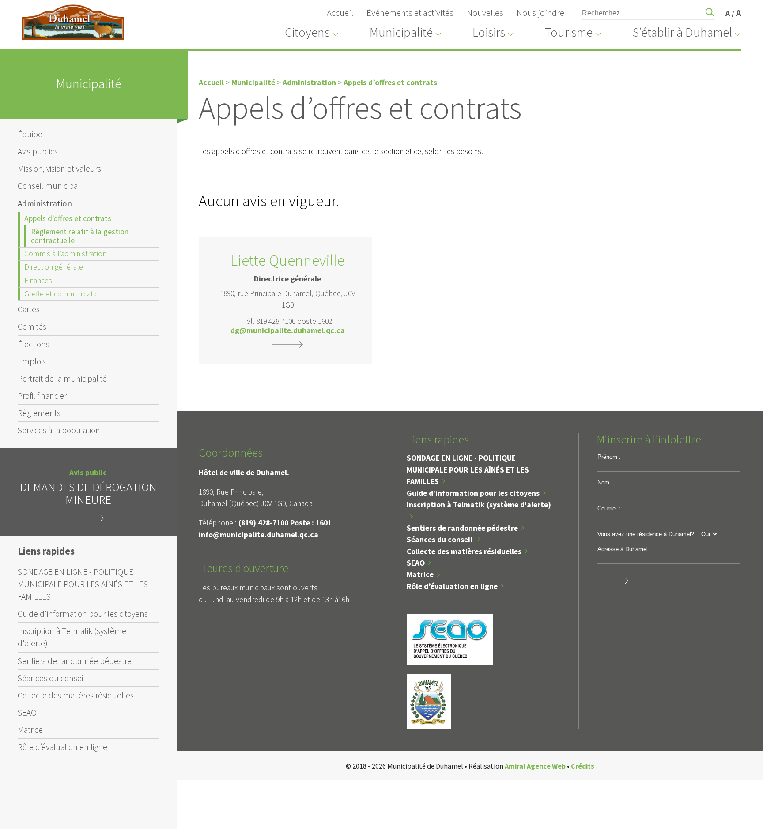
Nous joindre (540, 13)
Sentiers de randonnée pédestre (75, 661)
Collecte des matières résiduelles (76, 695)
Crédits (582, 765)
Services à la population (59, 430)
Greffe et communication (63, 294)
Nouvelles (485, 13)
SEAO (27, 712)
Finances (38, 280)
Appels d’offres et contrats (67, 218)
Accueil (340, 13)
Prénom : (609, 457)
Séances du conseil (51, 678)
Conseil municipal (49, 185)
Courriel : (608, 508)
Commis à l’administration (65, 254)
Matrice (30, 729)
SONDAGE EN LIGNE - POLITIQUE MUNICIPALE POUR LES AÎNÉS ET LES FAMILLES (83, 584)
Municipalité (253, 82)
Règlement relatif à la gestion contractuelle (79, 236)
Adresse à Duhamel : (624, 549)
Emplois (32, 361)
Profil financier (42, 395)
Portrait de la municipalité (62, 378)
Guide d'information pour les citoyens (83, 613)
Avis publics (38, 151)
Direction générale (53, 267)
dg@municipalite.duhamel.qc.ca (287, 331)
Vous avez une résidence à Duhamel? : (647, 534)
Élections (33, 344)
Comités (32, 326)
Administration (45, 203)
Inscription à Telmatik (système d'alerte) (72, 637)
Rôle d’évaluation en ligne (62, 747)
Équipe (30, 134)
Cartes (29, 309)
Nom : (605, 482)
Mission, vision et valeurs (59, 168)
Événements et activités (409, 13)
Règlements (39, 413)
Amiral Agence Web (535, 765)
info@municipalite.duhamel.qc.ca (258, 535)
